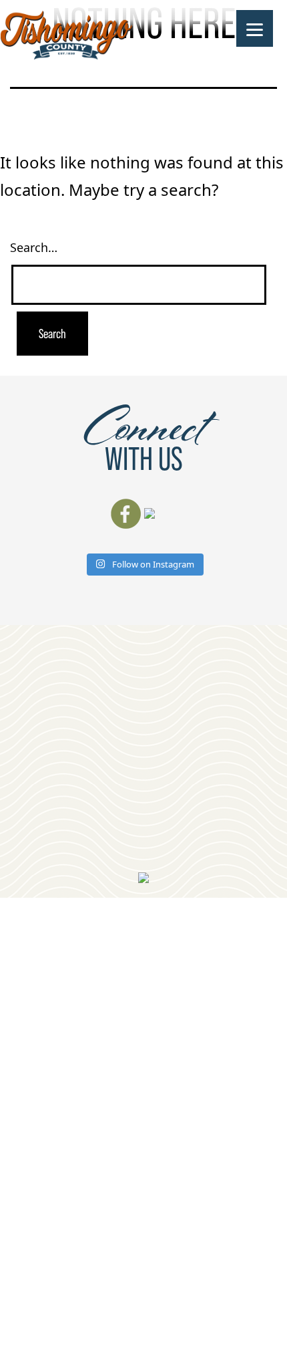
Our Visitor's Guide (198, 706)
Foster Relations (183, 1290)
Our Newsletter (159, 829)
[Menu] (254, 28)
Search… (33, 247)
